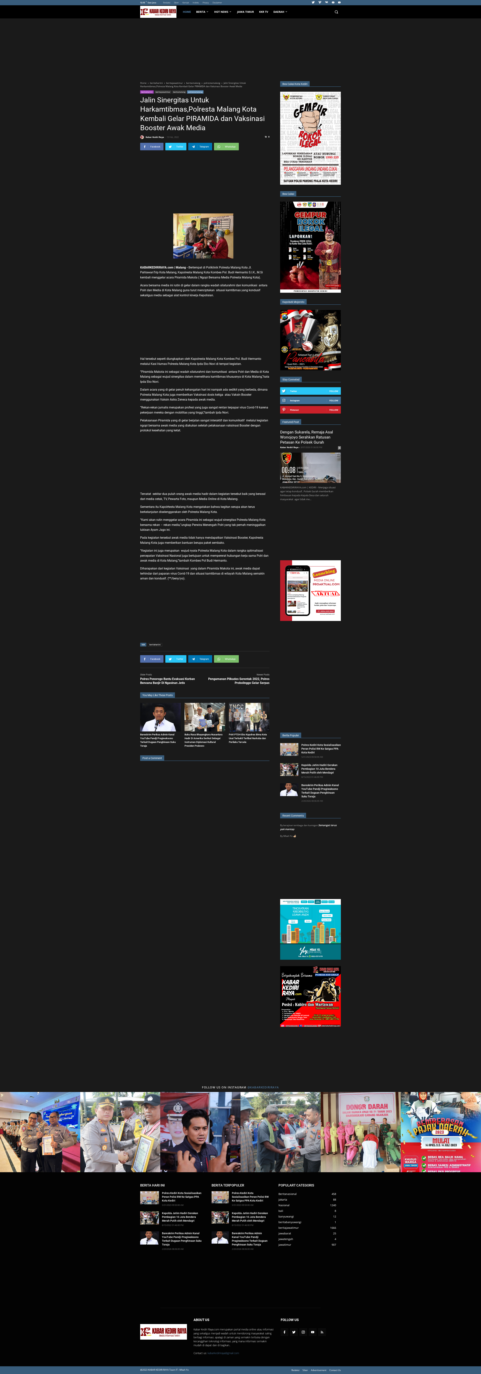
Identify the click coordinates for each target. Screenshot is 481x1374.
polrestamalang (195, 92)
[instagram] (303, 1332)
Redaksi (166, 2)
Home (187, 12)
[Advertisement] (240, 49)
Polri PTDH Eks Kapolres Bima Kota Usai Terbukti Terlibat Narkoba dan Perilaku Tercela (248, 738)
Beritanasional (287, 1194)
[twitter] (313, 2)
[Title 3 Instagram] (200, 1132)
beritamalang (179, 92)
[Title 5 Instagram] (361, 1132)
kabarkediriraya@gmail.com (223, 1353)
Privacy (206, 2)
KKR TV (263, 12)
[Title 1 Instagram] (40, 1132)
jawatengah (285, 1239)
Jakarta (282, 1199)
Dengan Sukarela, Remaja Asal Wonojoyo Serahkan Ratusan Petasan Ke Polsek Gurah (306, 437)
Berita (200, 12)
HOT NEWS (221, 12)
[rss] (322, 1332)
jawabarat (284, 1233)
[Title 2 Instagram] (120, 1132)
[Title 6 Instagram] (441, 1132)
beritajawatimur (163, 92)
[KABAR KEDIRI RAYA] (160, 11)
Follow (333, 391)
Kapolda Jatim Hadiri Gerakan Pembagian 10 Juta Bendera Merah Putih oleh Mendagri (319, 769)
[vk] (326, 2)
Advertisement (318, 1370)
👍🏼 (294, 836)
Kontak (185, 2)
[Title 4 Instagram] (280, 1132)
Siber (176, 2)
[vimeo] (319, 2)
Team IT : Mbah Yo (179, 1369)
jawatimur (284, 1244)
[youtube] (333, 2)
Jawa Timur (245, 12)
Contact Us (335, 1370)
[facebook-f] (284, 1332)
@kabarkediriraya (263, 1087)
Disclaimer (217, 2)
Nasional (284, 1205)
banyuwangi (286, 1216)
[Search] (336, 11)
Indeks (196, 2)
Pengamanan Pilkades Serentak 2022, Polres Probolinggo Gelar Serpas (238, 681)
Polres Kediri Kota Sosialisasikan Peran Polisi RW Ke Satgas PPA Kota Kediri (321, 748)
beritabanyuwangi (289, 1222)
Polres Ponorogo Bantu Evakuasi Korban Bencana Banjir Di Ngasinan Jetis (167, 681)
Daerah (278, 12)
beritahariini (147, 92)
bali (280, 1211)
